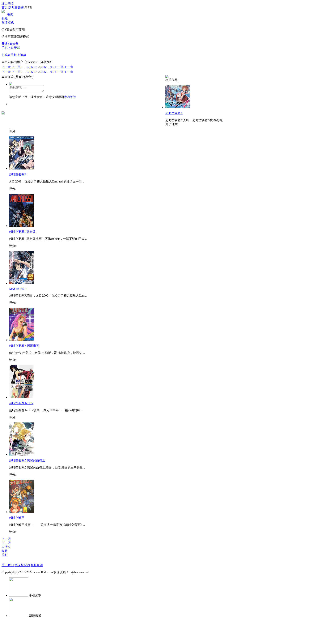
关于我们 (8, 565)
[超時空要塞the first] (21, 397)
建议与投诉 (22, 565)
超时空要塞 (16, 7)
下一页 (58, 67)
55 (27, 67)
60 (45, 67)
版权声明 (37, 565)
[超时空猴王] (21, 511)
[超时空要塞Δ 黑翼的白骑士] (21, 454)
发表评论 (70, 97)
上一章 (6, 67)
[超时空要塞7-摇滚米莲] (21, 339)
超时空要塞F (17, 174)
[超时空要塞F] (21, 168)
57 (35, 67)
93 (51, 67)
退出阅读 (8, 3)
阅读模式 (8, 22)
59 (42, 67)
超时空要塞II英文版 (22, 231)
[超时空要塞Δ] (177, 107)
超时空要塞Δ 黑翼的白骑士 (27, 460)
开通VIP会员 (10, 43)
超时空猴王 (16, 517)
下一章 (68, 67)
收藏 (5, 18)
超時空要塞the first (21, 403)
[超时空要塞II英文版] (21, 225)
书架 (10, 14)
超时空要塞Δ (174, 113)
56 (31, 67)
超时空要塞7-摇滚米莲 (24, 345)
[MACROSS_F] (21, 283)
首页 (5, 7)
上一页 (16, 67)
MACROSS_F (18, 288)
